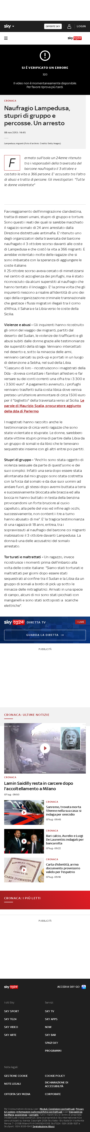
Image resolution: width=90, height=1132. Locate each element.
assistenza (21, 1114)
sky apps (51, 1019)
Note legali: (11, 1067)
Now (48, 1027)
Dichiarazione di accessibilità (56, 1084)
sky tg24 (10, 1019)
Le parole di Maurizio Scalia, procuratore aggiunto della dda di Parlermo (44, 405)
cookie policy (55, 1075)
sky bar (50, 1034)
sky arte (10, 1034)
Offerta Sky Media (17, 1094)
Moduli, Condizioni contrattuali (57, 1108)
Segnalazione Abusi (44, 1126)
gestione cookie (16, 1075)
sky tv (49, 1011)
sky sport (11, 1011)
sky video (11, 1027)
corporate (53, 1094)
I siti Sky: (9, 1002)
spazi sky (51, 1042)
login (81, 26)
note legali (12, 1083)
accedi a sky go (68, 986)
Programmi (53, 1050)
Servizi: (49, 1002)
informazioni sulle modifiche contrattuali (39, 1111)
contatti (34, 1114)
